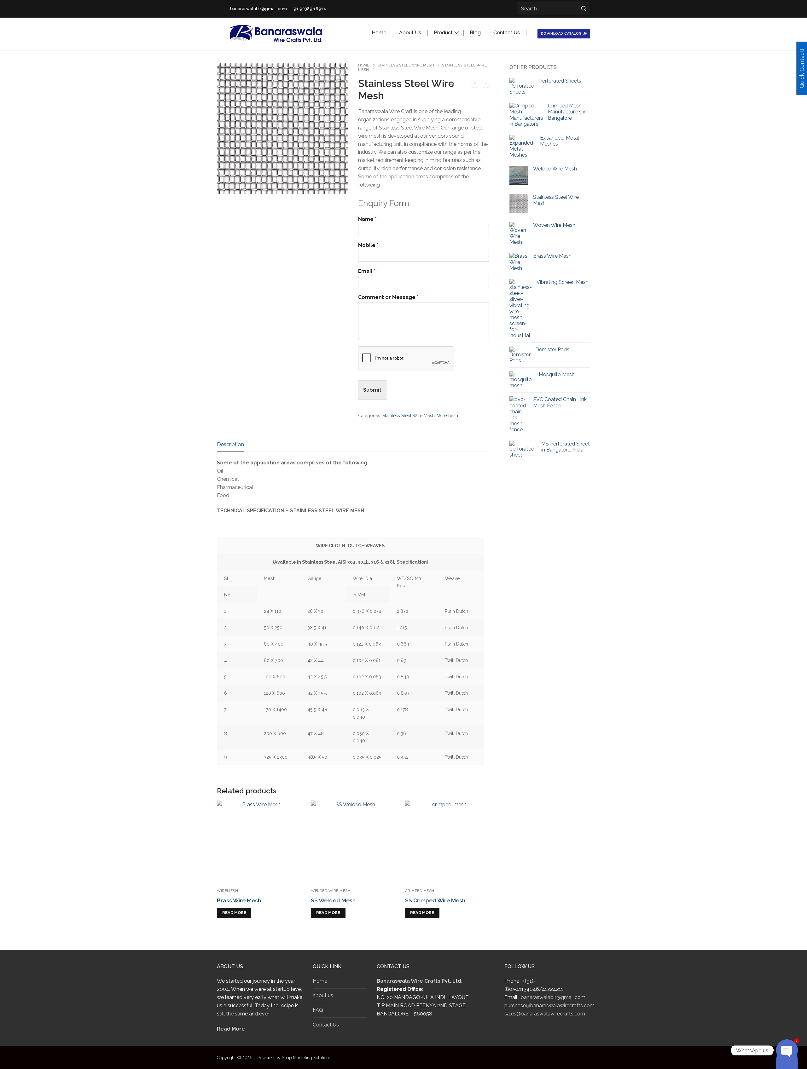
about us (323, 995)
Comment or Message (388, 297)
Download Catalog (561, 34)
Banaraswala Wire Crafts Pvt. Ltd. (419, 981)
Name (367, 219)
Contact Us (326, 1025)
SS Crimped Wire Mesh (435, 900)
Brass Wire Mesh (239, 900)
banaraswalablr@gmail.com (553, 997)
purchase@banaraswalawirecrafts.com (549, 1006)
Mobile (368, 245)
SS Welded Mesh (333, 900)
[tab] (230, 445)
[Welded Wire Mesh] (475, 85)
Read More (231, 1029)
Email (366, 271)
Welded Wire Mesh (331, 890)
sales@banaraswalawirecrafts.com (544, 1014)
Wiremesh (447, 415)
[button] (337, 73)
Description (230, 444)
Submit (372, 390)
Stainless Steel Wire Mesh (405, 65)
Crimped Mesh (419, 890)
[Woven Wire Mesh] (486, 85)
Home (363, 65)
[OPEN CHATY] (787, 1050)
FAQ (318, 1010)
